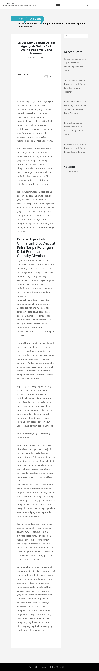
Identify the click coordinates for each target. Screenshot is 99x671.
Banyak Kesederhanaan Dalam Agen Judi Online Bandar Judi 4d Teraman (75, 148)
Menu (95, 5)
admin (53, 76)
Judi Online (31, 57)
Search (87, 5)
